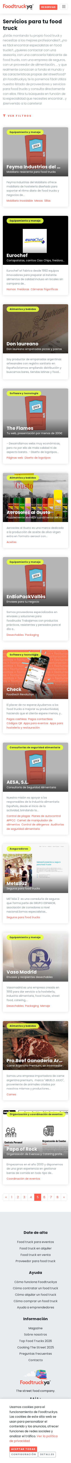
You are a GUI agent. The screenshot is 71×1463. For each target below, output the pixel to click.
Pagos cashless (17, 719)
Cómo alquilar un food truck (35, 1294)
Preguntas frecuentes (35, 1353)
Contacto (35, 1360)
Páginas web (15, 458)
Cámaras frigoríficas (44, 289)
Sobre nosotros (35, 1334)
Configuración (23, 1454)
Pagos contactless (40, 719)
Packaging (32, 635)
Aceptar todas (23, 1449)
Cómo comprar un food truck (36, 1301)
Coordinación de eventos (23, 1179)
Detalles (47, 1454)
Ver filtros (20, 115)
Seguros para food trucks (23, 917)
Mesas (38, 201)
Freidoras (23, 289)
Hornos (11, 289)
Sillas (47, 201)
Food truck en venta (35, 1255)
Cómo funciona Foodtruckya (35, 1282)
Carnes (11, 1094)
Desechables (15, 635)
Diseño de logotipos (38, 458)
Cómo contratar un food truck (35, 1288)
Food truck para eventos (35, 1242)
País (34, 1398)
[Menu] (64, 6)
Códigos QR (14, 723)
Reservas (48, 7)
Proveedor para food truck (35, 1261)
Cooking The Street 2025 (35, 1347)
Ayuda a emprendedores (35, 1307)
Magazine (35, 1328)
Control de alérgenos (35, 824)
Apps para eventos (35, 723)
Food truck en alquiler (36, 1248)
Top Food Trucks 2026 (35, 1341)
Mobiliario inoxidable (20, 201)
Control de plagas (18, 816)
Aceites (11, 542)
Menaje (45, 1006)
